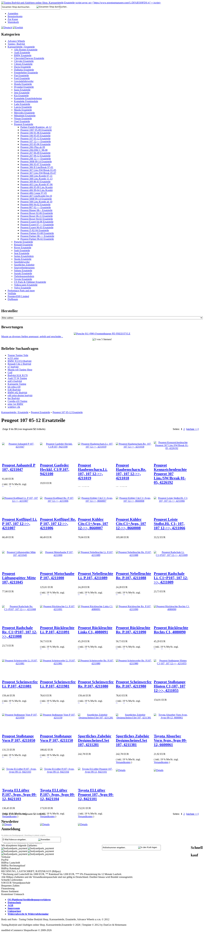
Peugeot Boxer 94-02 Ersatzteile (36, 219)
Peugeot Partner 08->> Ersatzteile (37, 236)
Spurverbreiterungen (24, 267)
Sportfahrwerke (22, 262)
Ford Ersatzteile (22, 78)
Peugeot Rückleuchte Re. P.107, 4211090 (133, 630)
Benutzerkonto (15, 16)
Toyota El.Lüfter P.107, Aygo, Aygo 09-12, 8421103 (19, 794)
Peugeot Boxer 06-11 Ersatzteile (36, 216)
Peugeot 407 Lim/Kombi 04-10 (36, 196)
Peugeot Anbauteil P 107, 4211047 (18, 467)
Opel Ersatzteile (22, 121)
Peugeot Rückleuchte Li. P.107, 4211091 (57, 630)
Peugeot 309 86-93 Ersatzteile (35, 181)
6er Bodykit (14, 398)
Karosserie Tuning (17, 384)
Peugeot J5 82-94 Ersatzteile (34, 230)
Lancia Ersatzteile (23, 107)
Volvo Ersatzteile (22, 287)
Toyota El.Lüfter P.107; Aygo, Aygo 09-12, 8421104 (57, 794)
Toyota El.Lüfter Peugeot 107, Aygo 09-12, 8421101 (96, 794)
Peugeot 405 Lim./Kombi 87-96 (36, 184)
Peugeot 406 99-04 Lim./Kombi (36, 190)
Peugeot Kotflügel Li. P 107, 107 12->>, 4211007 (19, 523)
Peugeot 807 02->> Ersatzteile (35, 207)
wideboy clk (14, 407)
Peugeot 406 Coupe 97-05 (33, 193)
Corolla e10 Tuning (17, 401)
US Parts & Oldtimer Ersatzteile (30, 282)
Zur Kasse (13, 19)
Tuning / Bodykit (16, 44)
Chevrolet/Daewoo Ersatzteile (29, 58)
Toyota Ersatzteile (23, 279)
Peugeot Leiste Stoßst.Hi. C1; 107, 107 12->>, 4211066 (169, 523)
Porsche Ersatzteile (23, 241)
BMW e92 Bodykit (17, 392)
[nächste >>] (192, 429)
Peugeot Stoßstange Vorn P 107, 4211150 (56, 738)
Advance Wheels (16, 41)
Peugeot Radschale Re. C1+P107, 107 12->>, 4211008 (19, 632)
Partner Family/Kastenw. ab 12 (35, 127)
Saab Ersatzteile (22, 250)
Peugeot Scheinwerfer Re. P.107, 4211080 (96, 684)
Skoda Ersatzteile (22, 259)
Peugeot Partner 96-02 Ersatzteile (37, 239)
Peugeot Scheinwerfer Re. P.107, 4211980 (134, 684)
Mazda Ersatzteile (23, 110)
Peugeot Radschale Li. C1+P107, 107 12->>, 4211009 (171, 577)
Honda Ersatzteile (23, 84)
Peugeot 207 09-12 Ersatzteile (35, 155)
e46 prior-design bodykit (20, 395)
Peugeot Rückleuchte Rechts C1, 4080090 (171, 630)
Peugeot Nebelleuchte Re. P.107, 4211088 (133, 575)
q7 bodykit (13, 366)
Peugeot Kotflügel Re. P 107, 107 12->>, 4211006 (58, 523)
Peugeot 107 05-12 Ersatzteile (35, 138)
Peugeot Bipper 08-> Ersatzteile (36, 210)
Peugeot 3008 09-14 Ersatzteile (36, 161)
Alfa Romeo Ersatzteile (25, 49)
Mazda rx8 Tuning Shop (20, 369)
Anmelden (13, 13)
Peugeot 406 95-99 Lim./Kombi (36, 187)
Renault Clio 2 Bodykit (19, 364)
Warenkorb (13, 22)
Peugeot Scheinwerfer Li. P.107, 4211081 (20, 684)
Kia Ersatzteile (21, 95)
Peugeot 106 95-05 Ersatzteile (35, 135)
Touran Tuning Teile (18, 355)
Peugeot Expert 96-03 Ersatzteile (36, 227)
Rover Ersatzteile (22, 247)
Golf (10, 372)
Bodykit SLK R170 (18, 375)
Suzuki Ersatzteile (23, 273)
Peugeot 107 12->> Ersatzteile (35, 141)
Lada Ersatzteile (22, 104)
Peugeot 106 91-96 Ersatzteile (35, 132)
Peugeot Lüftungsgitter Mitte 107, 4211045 (19, 577)
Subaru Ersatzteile (23, 270)
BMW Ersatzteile (22, 55)
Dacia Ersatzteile (22, 66)
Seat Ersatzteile (21, 253)
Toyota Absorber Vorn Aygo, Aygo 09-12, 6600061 (170, 740)
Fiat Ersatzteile (21, 75)
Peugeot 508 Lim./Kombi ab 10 (36, 201)
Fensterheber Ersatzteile (26, 72)
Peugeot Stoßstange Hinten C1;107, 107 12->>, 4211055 (170, 686)
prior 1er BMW (15, 404)
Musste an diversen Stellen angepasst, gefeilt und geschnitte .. (32, 336)
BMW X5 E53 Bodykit (19, 361)
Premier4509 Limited (18, 296)
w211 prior (13, 358)
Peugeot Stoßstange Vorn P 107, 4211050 (18, 738)
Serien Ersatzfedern (24, 256)
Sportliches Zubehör (24, 264)
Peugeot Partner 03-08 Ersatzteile (37, 233)
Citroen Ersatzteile (23, 64)
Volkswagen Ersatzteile (25, 284)
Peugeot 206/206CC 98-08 (33, 150)
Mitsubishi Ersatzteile (25, 115)
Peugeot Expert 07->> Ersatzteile (37, 224)
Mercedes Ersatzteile (24, 112)
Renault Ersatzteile (23, 244)
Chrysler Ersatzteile (24, 61)
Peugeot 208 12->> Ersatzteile (35, 158)
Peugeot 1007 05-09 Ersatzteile (36, 130)
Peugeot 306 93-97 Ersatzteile (35, 164)
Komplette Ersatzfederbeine (28, 98)
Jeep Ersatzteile (21, 92)
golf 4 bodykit (15, 381)
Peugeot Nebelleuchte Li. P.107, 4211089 (95, 575)
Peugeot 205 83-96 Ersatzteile (35, 144)
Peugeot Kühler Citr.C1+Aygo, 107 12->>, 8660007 (93, 523)
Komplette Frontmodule (26, 101)
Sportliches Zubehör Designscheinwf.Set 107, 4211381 (132, 740)
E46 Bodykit (14, 389)
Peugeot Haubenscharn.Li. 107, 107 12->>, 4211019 (92, 471)
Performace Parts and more (21, 290)
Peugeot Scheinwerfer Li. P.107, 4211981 (58, 684)
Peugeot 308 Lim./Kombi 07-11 (36, 175)
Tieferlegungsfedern (24, 276)
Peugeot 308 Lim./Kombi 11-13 (36, 178)
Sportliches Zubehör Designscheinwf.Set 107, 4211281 (94, 740)
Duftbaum (13, 299)
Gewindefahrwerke (23, 81)
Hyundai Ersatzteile (24, 87)
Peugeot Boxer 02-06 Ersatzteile (36, 213)
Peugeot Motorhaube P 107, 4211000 (57, 575)
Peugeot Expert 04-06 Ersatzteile (36, 221)
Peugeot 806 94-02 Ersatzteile (35, 204)
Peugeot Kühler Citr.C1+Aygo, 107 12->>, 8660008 (131, 523)
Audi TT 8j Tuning (17, 378)
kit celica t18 (14, 386)
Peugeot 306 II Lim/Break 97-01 (36, 167)
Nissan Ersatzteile (23, 118)
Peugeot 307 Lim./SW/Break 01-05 (38, 170)
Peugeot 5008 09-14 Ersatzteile (36, 198)
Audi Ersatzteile (22, 52)
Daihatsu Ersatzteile (24, 69)
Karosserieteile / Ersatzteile (21, 46)
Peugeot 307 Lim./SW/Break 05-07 (38, 173)
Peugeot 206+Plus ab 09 (32, 147)
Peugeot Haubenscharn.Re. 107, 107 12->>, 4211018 (131, 471)
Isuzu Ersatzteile (22, 89)
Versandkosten (123, 762)
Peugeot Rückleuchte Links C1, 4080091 (95, 630)
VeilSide (12, 293)
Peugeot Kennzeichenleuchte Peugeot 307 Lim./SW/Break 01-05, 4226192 (170, 473)
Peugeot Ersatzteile (23, 124)
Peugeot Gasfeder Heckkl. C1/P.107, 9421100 (54, 469)
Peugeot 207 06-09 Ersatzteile (35, 153)
